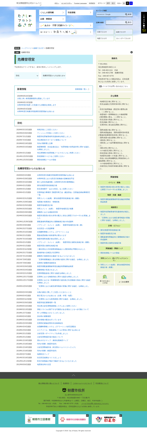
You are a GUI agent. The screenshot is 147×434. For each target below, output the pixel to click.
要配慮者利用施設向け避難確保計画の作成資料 (55, 221)
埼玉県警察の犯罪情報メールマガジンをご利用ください (58, 153)
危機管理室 (25, 52)
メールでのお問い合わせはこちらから (95, 403)
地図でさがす (102, 38)
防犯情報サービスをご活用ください (51, 156)
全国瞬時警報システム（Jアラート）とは (53, 232)
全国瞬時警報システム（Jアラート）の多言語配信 (56, 326)
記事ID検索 (100, 22)
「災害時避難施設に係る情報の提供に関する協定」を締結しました (63, 259)
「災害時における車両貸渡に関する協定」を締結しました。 (60, 299)
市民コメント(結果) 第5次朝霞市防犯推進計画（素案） (58, 198)
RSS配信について (102, 383)
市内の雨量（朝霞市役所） (47, 344)
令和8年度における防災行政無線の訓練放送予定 (55, 178)
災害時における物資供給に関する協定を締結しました (57, 277)
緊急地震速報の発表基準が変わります (51, 235)
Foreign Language (80, 3)
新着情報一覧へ (81, 89)
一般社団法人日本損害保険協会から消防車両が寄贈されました (61, 249)
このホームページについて (82, 383)
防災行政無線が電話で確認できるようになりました (57, 361)
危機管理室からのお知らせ (53, 75)
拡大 (113, 3)
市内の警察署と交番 (45, 143)
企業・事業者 (46, 19)
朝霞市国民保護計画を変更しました (51, 239)
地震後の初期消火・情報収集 (48, 202)
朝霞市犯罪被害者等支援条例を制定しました (54, 136)
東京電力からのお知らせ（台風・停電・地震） (55, 296)
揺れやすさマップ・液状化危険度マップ (52, 340)
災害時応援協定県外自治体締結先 (50, 323)
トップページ (26, 48)
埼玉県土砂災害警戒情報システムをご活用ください (57, 306)
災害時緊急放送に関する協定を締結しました (54, 273)
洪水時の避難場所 (44, 316)
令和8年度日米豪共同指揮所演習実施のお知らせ (35, 111)
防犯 (17, 75)
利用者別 (92, 3)
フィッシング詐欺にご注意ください (51, 133)
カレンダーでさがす (123, 38)
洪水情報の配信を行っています (49, 320)
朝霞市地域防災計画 (45, 205)
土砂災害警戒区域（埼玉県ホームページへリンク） (57, 347)
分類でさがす (102, 32)
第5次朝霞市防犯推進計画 (47, 185)
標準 (108, 3)
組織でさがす (121, 32)
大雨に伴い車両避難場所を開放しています (33, 98)
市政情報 (71, 12)
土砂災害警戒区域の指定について (50, 337)
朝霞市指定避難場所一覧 (46, 302)
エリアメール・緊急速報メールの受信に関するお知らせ (58, 330)
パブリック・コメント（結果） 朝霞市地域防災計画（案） (60, 225)
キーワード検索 (101, 10)
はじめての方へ (66, 3)
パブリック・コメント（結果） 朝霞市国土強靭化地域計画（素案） (64, 242)
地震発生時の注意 (44, 364)
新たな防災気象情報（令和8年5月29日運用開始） (56, 182)
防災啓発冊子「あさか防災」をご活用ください (55, 189)
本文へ (57, 3)
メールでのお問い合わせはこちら (115, 86)
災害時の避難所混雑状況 (46, 263)
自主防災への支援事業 (45, 228)
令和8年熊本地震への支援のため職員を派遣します (36, 105)
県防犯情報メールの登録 (46, 160)
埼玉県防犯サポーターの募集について (51, 140)
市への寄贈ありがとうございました (51, 313)
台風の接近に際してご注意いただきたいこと (54, 292)
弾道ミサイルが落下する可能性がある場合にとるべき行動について (63, 309)
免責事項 (66, 383)
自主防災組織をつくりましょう (49, 357)
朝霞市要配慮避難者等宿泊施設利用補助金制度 (55, 266)
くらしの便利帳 (47, 12)
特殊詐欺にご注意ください (47, 130)
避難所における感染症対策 (47, 212)
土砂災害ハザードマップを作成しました (52, 333)
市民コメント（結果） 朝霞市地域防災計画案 (55, 209)
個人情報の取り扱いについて (48, 383)
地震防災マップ (43, 354)
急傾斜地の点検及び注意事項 (48, 252)
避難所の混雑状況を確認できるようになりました (56, 256)
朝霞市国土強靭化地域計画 (47, 246)
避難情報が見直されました (47, 270)
